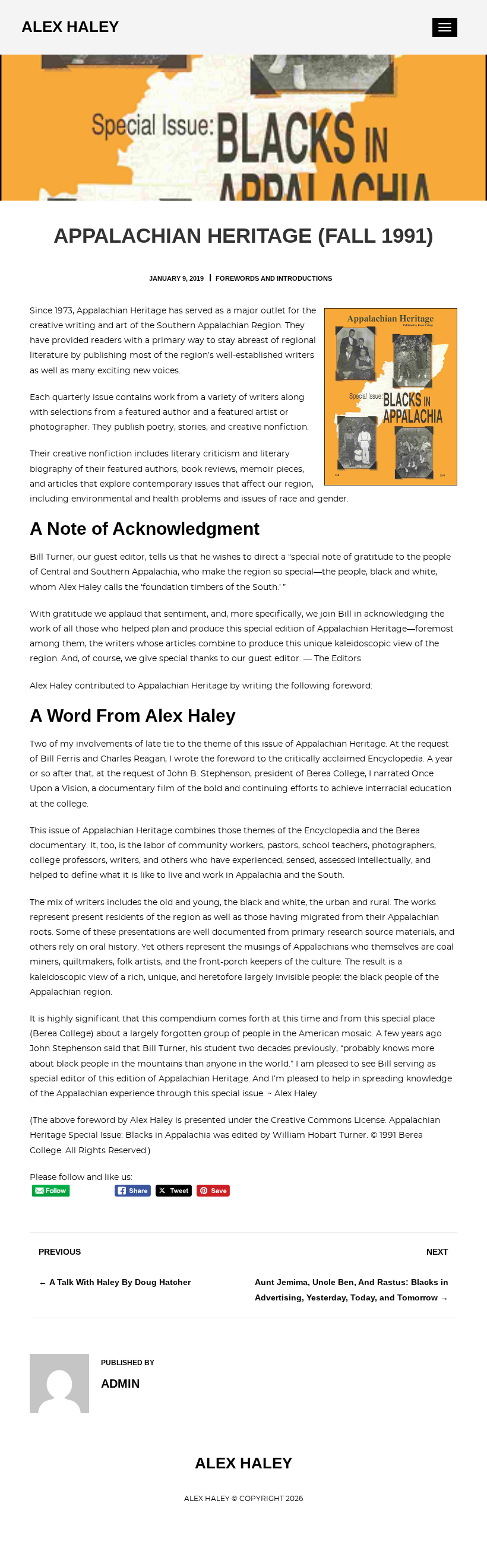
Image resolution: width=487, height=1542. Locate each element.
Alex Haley (70, 27)
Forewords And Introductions (274, 278)
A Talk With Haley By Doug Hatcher (120, 1282)
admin (120, 1383)
